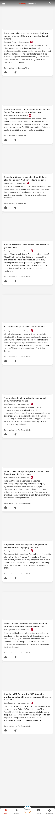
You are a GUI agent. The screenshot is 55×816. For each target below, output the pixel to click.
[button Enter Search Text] (50, 4)
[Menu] (3, 4)
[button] (5, 72)
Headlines (32, 4)
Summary (22, 4)
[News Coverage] (31, 42)
